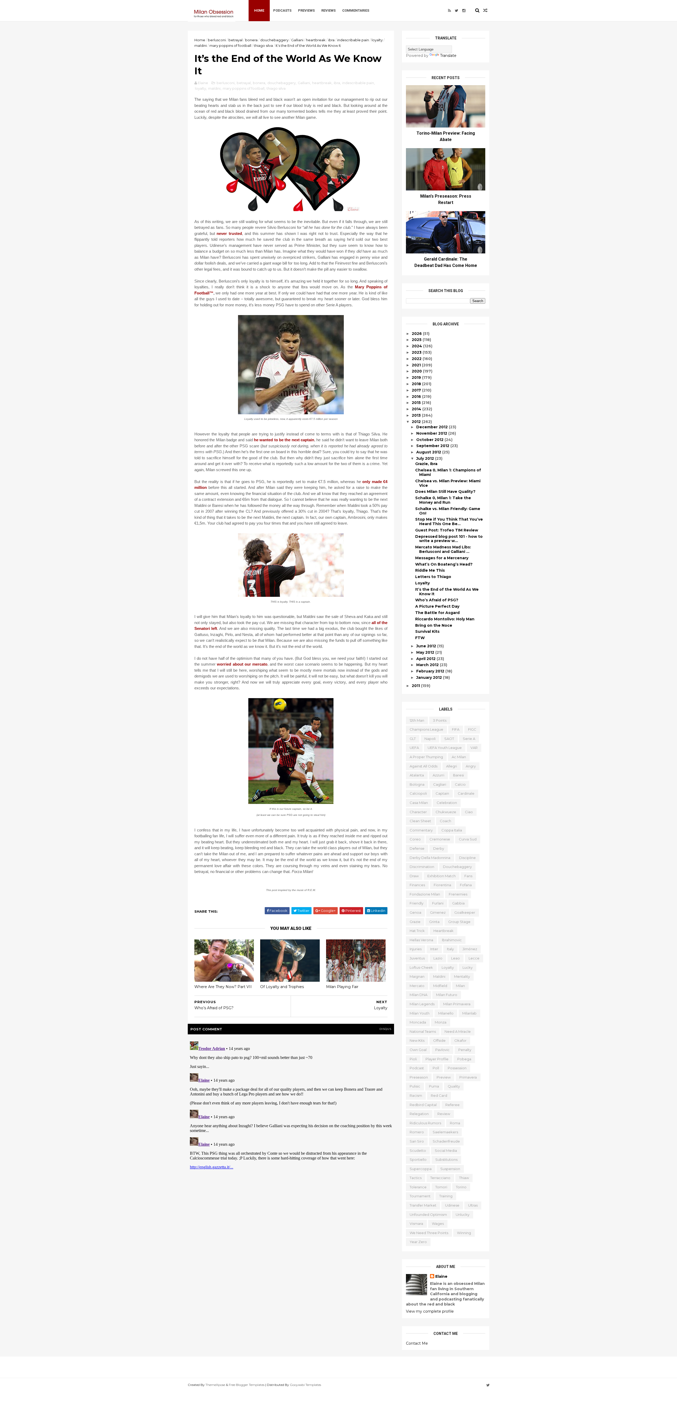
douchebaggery (274, 40)
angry (471, 766)
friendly (416, 903)
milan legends (422, 1004)
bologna (417, 784)
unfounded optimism (428, 1214)
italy (450, 949)
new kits (417, 1040)
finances (417, 885)
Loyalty (422, 583)
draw (414, 876)
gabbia (458, 903)
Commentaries (355, 10)
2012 (417, 421)
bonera (251, 40)
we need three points (429, 1233)
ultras (473, 1205)
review (443, 1114)
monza (440, 1022)
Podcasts (282, 10)
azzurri (438, 775)
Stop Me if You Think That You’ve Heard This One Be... (449, 521)
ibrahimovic (452, 940)
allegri (451, 766)
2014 (417, 409)
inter (434, 949)
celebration (447, 803)
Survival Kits (427, 631)
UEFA (414, 747)
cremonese (439, 839)
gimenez (438, 912)
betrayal (235, 40)
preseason (419, 1077)
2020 (417, 371)
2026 (417, 333)
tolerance (418, 1187)
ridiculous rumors (425, 1123)
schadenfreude (446, 1141)
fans (468, 876)
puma (434, 1086)
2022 (417, 358)
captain (442, 793)
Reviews (328, 10)
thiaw (464, 1178)
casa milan (419, 803)
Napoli (430, 738)
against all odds (423, 766)
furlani (437, 903)
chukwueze (446, 812)
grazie (415, 922)
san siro (417, 1141)
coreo (415, 839)
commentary (421, 830)
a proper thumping (426, 757)
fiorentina (442, 885)
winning (464, 1233)
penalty (464, 1050)
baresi (458, 775)
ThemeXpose (215, 1385)
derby (438, 848)
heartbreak (316, 40)
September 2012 (433, 445)
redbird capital (423, 1105)
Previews (306, 10)
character (418, 812)
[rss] (449, 10)
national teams (423, 1031)
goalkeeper (464, 912)
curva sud (468, 839)
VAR (474, 747)
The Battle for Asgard (437, 612)
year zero (418, 1242)
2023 (417, 352)
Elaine (441, 1276)
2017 (417, 390)
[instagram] (463, 10)
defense (417, 848)
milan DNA (418, 995)
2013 (417, 415)
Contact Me (417, 1343)
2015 (417, 402)
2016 (417, 396)
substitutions (446, 1159)
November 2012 (432, 433)
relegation (419, 1114)
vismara (416, 1223)
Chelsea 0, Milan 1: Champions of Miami (448, 472)
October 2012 (430, 439)
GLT (413, 738)
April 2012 (426, 658)
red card (439, 1095)
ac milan (459, 757)
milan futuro (446, 995)
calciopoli (418, 793)
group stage (459, 922)
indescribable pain (353, 40)
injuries (416, 949)
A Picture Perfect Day (437, 606)
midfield (440, 986)
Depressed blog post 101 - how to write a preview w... (449, 538)
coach (445, 821)
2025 (417, 339)
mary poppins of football (230, 45)
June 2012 (426, 646)
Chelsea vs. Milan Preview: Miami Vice (448, 483)
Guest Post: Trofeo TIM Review (446, 530)
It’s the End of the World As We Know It (447, 591)
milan (460, 986)
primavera (468, 1077)
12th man (417, 720)
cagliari (439, 784)
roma (455, 1123)
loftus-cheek (421, 967)
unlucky (462, 1214)
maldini (200, 45)
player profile (437, 1059)
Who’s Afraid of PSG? (436, 600)
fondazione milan (425, 894)
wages (438, 1223)
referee (452, 1105)
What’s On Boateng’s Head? (444, 564)
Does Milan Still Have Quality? (445, 491)
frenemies (458, 894)
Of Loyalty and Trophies (282, 986)
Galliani (297, 40)
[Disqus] (291, 1105)
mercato (417, 986)
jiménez (470, 949)
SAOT (449, 738)
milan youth (419, 1013)
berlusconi (217, 40)
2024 (417, 346)
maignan (417, 976)
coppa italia (451, 830)
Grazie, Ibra (426, 463)
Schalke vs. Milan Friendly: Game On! (447, 511)
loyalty (377, 40)
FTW (420, 637)
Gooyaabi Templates (305, 1385)
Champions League (426, 729)
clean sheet (420, 821)
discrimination (422, 867)
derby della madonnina (430, 858)
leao (455, 958)
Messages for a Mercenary (441, 558)
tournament (420, 1196)
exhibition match (441, 876)
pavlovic (442, 1050)
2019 (417, 377)
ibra (331, 40)
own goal (418, 1050)
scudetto (418, 1150)
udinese (452, 1205)
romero (417, 1132)
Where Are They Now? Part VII (223, 986)
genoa (415, 912)
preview (444, 1077)
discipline (467, 858)
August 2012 (429, 452)
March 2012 (428, 664)
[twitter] (456, 10)
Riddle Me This (430, 570)
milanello (446, 1013)
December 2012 (432, 427)
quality (454, 1086)
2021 (417, 365)
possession (457, 1068)
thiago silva (263, 45)
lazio (437, 958)
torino (461, 1187)
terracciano (440, 1178)
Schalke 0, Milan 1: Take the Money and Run (443, 500)
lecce (474, 958)
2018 (417, 383)
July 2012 (425, 458)
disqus (385, 1029)
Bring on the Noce (433, 625)
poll (436, 1068)
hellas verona (421, 940)
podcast (417, 1068)
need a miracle (458, 1031)
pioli (413, 1059)
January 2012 (429, 677)
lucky (468, 967)
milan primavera (456, 1004)
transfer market (423, 1205)
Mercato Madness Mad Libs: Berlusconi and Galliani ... (443, 549)
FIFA (455, 729)
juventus (417, 958)
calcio (460, 784)
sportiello (418, 1159)
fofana (466, 885)
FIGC (472, 729)
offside (439, 1040)
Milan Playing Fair (342, 986)
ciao (469, 812)
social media (446, 1150)
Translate (448, 55)
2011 (416, 685)
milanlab (469, 1013)
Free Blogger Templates (246, 1385)
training (445, 1196)
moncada (418, 1022)
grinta (434, 922)
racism (416, 1095)
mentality (462, 976)
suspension (450, 1169)
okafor (460, 1040)
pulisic (415, 1086)
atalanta (417, 775)
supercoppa (421, 1169)
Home (259, 10)
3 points (439, 720)
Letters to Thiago (433, 576)
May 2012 (425, 652)
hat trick (417, 931)
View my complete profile (430, 1311)
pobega (464, 1059)
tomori (441, 1187)
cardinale (466, 793)
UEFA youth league (445, 747)
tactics (416, 1178)
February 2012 (430, 671)
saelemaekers (445, 1132)
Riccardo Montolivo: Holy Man (444, 619)
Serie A (469, 738)
